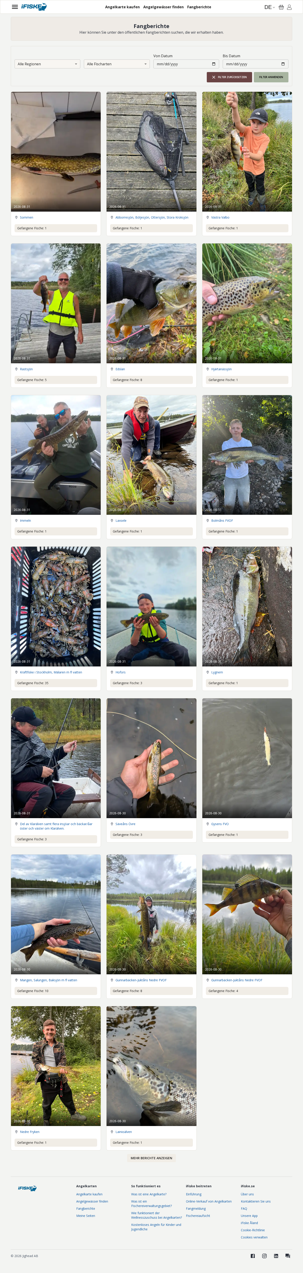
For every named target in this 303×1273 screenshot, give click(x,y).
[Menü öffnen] (15, 7)
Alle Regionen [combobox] (29, 63)
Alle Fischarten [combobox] (99, 63)
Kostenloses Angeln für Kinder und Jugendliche (156, 1227)
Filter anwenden (271, 77)
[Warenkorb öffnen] (281, 7)
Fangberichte (85, 1208)
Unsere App (249, 1216)
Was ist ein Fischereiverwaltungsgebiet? (151, 1203)
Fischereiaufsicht (198, 1216)
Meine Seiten (85, 1216)
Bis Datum (231, 55)
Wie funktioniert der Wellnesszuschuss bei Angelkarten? (156, 1215)
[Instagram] (264, 1255)
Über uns (247, 1194)
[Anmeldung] (289, 7)
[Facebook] (252, 1255)
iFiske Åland (249, 1223)
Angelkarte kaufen (89, 1194)
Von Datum (162, 55)
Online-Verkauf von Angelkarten (209, 1201)
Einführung (193, 1194)
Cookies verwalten (254, 1237)
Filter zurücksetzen (232, 77)
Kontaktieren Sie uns (256, 1201)
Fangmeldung (196, 1208)
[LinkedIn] (276, 1255)
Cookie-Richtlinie (253, 1230)
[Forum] (287, 1255)
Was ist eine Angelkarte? (148, 1194)
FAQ (244, 1208)
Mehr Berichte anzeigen (151, 1158)
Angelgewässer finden (92, 1201)
